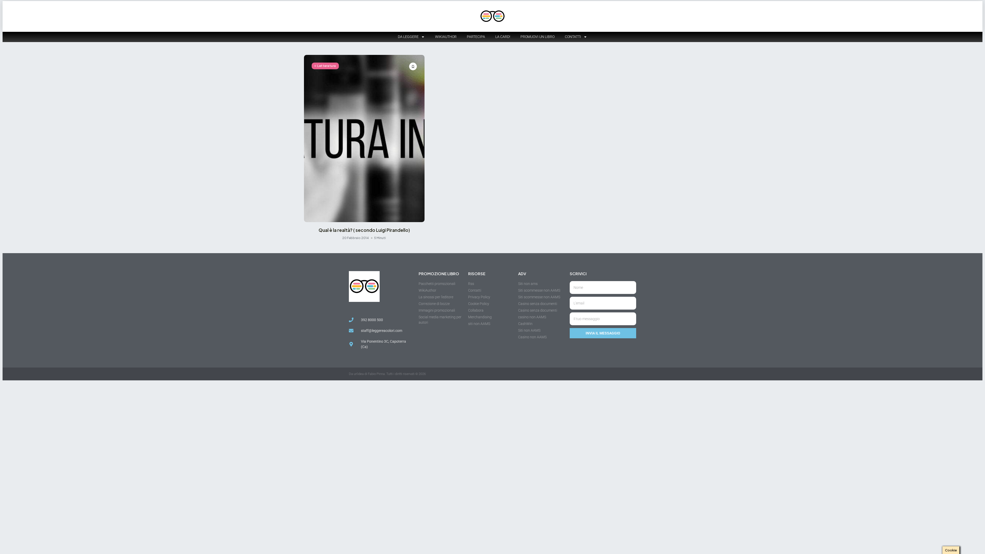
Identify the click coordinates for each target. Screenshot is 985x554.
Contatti (573, 37)
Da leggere (408, 37)
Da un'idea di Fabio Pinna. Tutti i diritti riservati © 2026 (387, 374)
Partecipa (476, 37)
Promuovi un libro (537, 37)
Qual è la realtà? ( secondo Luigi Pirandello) (364, 230)
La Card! (502, 37)
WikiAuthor (446, 37)
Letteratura (326, 66)
